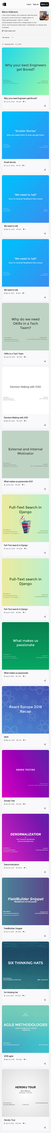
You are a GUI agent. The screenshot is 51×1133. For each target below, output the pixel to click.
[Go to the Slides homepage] (4, 4)
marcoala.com (9, 31)
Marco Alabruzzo (10, 12)
